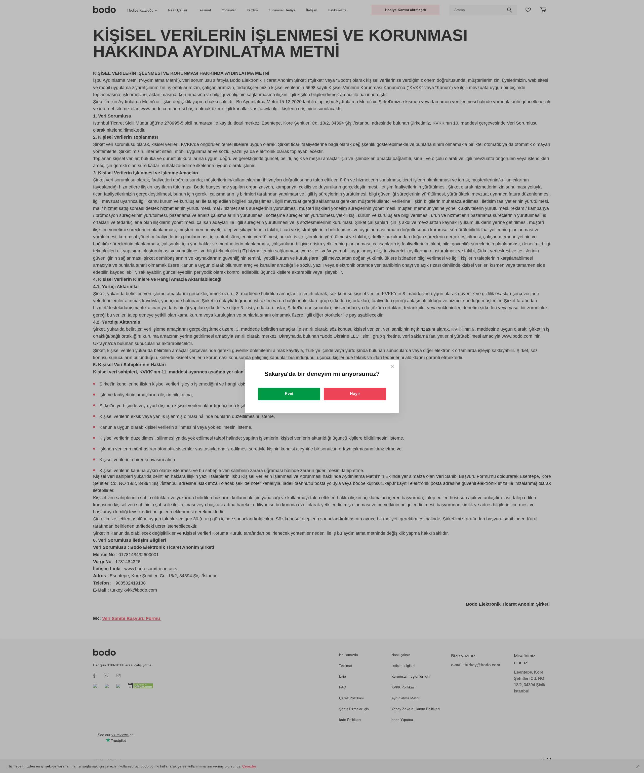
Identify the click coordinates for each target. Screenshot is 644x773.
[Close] (392, 366)
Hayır (355, 394)
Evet (289, 394)
